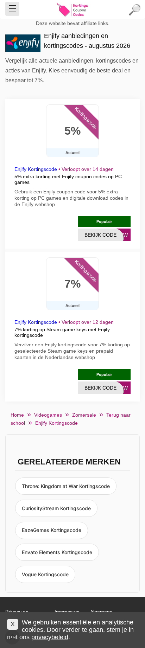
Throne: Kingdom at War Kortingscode (66, 486)
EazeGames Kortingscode (51, 530)
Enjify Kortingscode (35, 169)
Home (17, 415)
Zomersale (84, 415)
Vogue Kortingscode (45, 574)
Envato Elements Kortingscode (57, 552)
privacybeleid (49, 637)
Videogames (48, 415)
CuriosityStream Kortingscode (56, 508)
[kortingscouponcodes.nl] (72, 10)
